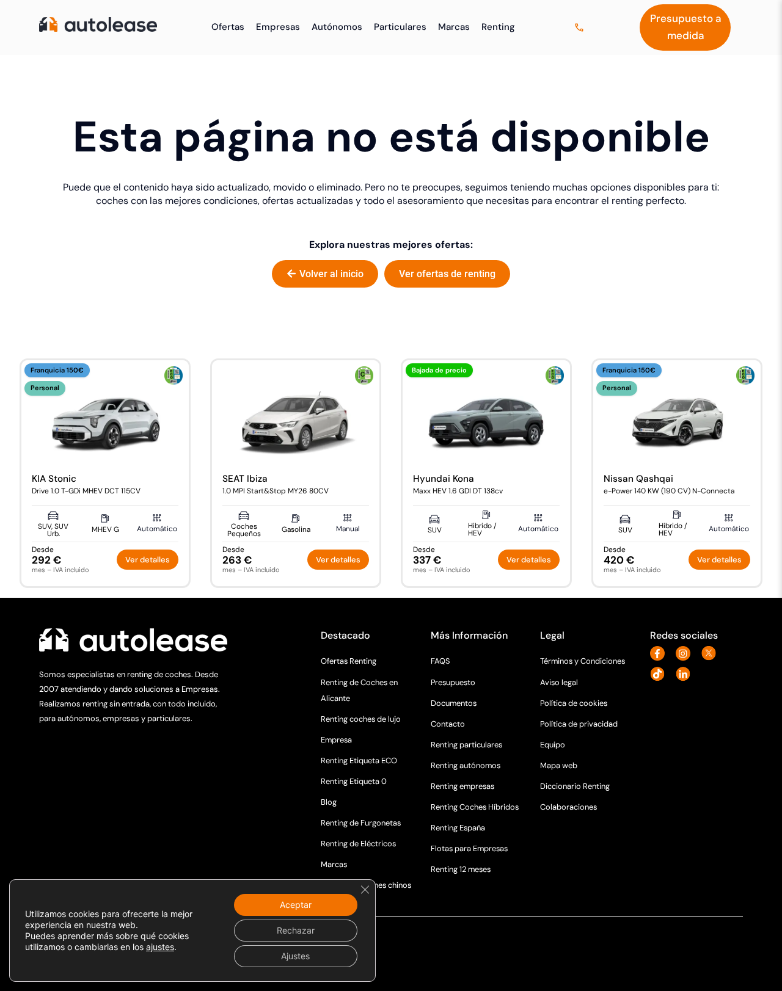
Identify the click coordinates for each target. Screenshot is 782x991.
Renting (498, 27)
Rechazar (296, 930)
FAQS (440, 661)
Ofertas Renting (348, 661)
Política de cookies (573, 703)
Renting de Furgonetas (361, 823)
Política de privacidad (579, 724)
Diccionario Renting (575, 786)
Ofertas (227, 27)
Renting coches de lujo (361, 719)
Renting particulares (466, 744)
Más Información (469, 635)
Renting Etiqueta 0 (354, 781)
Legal (552, 635)
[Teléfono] (580, 27)
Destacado (345, 635)
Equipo (552, 744)
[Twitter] (712, 653)
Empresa (336, 740)
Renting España (458, 827)
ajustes (160, 947)
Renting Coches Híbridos (475, 807)
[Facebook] (660, 653)
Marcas (454, 27)
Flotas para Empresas (469, 848)
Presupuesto (453, 682)
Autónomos (337, 27)
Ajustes (295, 956)
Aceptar (296, 904)
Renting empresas (462, 786)
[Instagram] (686, 653)
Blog (329, 802)
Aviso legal (559, 682)
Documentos (454, 703)
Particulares (400, 27)
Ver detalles (147, 559)
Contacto (448, 724)
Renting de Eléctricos (358, 843)
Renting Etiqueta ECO (359, 760)
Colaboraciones (568, 807)
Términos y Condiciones (582, 661)
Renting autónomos (465, 765)
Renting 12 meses (461, 869)
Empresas (278, 27)
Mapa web (558, 765)
